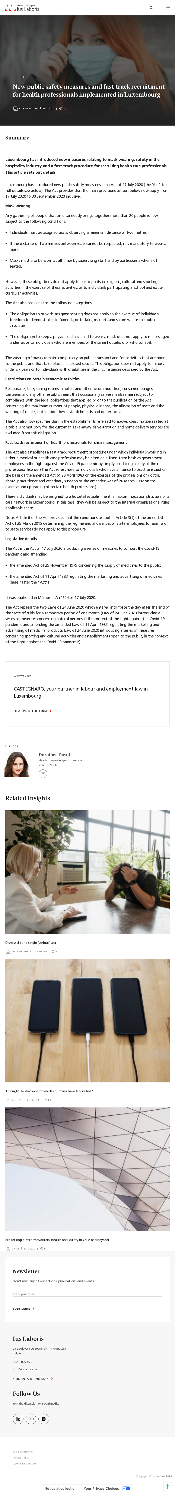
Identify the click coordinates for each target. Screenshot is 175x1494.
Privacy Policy (21, 1458)
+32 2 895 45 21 (23, 1362)
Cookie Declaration (24, 1464)
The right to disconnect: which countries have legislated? (49, 1091)
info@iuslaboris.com (26, 1369)
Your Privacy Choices (101, 1488)
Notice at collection (61, 1488)
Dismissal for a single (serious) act (30, 943)
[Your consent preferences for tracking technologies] (167, 1486)
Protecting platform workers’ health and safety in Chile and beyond (57, 1240)
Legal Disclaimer (23, 1452)
